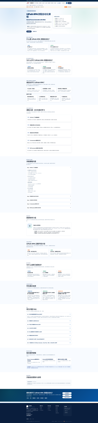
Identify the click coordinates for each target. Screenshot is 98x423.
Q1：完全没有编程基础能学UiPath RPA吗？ (35, 314)
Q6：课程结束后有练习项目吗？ (32, 335)
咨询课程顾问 (29, 31)
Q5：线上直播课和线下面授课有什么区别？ (34, 331)
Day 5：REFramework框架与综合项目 (34, 207)
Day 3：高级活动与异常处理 (32, 200)
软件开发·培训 (34, 5)
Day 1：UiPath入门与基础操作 (32, 167)
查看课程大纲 (34, 31)
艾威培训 (30, 5)
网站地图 (56, 421)
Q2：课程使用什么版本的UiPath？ (33, 320)
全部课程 (41, 407)
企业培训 (57, 407)
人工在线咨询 (49, 410)
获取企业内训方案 (67, 397)
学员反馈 (57, 410)
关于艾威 (57, 411)
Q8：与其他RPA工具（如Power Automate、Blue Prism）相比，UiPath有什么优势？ (42, 342)
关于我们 (53, 421)
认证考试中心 (49, 407)
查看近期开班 (67, 395)
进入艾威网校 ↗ (42, 410)
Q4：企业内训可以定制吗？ (32, 328)
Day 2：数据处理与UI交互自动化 (33, 196)
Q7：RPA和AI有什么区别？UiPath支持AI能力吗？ (36, 339)
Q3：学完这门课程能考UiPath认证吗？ (34, 324)
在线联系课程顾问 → (28, 415)
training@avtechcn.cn (29, 414)
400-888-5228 (28, 413)
